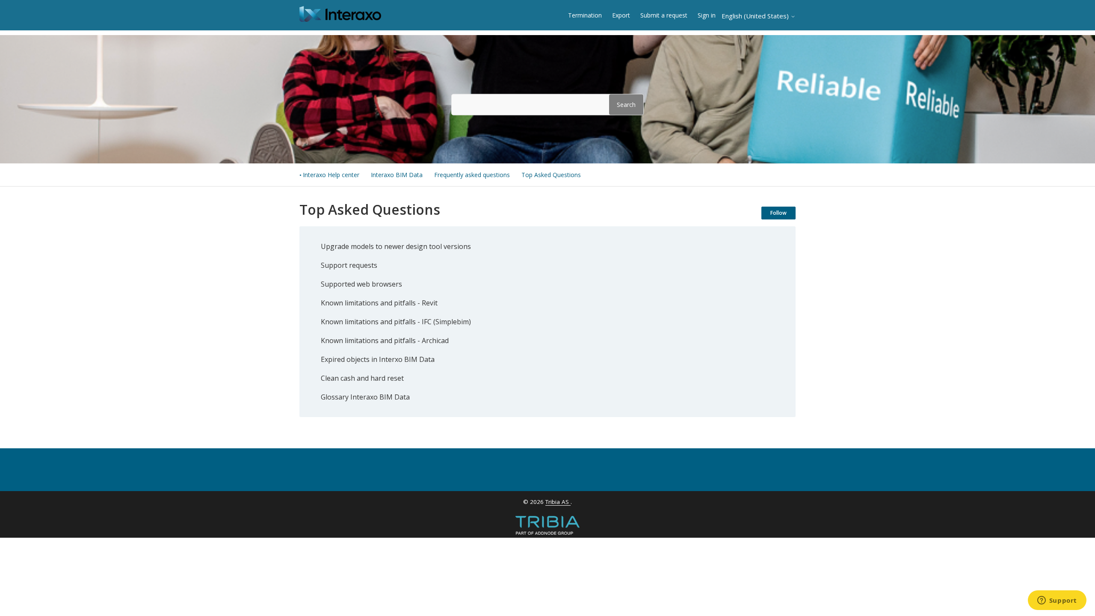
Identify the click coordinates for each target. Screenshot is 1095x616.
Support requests (349, 265)
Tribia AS (558, 502)
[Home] (340, 19)
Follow (778, 212)
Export (621, 15)
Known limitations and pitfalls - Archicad (385, 340)
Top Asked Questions (551, 175)
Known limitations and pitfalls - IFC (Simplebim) (396, 321)
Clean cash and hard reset (362, 378)
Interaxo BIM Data (397, 175)
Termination (585, 15)
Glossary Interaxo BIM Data (365, 397)
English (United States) (756, 16)
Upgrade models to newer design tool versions (396, 246)
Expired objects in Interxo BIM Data (378, 359)
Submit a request (663, 15)
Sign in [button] (707, 15)
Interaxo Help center (331, 175)
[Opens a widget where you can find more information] (1056, 601)
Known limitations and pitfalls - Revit (379, 303)
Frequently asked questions (472, 175)
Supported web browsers (361, 284)
